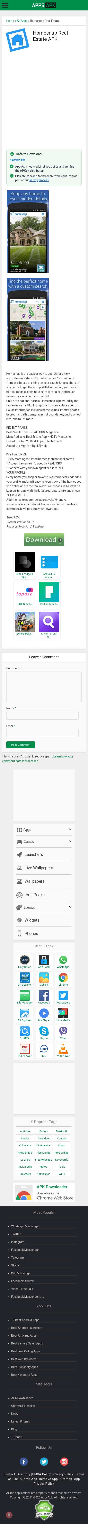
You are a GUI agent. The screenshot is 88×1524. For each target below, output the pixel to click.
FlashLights (43, 1152)
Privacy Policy (63, 1474)
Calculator (25, 1145)
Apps (27, 829)
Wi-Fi (62, 1173)
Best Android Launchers (26, 1328)
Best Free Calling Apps (25, 1351)
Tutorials (17, 1437)
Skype (15, 1265)
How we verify (17, 159)
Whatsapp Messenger (25, 1226)
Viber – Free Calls (22, 1289)
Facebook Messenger (25, 1250)
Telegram (17, 1258)
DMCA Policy (41, 1474)
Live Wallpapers (39, 867)
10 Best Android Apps (25, 1320)
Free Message (43, 1159)
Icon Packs (35, 894)
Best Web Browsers (23, 1359)
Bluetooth (62, 1131)
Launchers (34, 854)
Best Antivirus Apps (24, 1336)
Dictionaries (43, 1145)
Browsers (25, 1173)
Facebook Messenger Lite (27, 1297)
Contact (9, 1474)
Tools (62, 1166)
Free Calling (62, 1152)
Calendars (44, 1138)
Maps (61, 1145)
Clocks (25, 1138)
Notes (43, 1166)
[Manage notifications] (9, 1515)
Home (10, 20)
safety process (39, 180)
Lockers (25, 1159)
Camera (61, 1138)
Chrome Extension (23, 1406)
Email (11, 726)
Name (11, 708)
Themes (28, 907)
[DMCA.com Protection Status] (44, 1510)
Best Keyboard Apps (24, 1375)
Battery (43, 1131)
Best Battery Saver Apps (27, 1343)
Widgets (32, 920)
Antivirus (25, 1131)
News (14, 1414)
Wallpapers (35, 881)
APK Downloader (22, 1398)
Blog (14, 1429)
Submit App (28, 1479)
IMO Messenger (21, 1273)
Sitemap (66, 1479)
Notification (43, 1173)
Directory (23, 1474)
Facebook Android (23, 1281)
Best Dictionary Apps (24, 1367)
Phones (31, 933)
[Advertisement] (44, 98)
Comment (12, 668)
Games (28, 841)
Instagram (18, 1242)
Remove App (48, 1479)
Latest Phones (20, 1421)
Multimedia (25, 1166)
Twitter (16, 1234)
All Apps (22, 20)
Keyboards (61, 1159)
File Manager (25, 1152)
